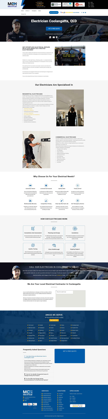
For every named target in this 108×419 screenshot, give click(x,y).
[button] (38, 357)
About (39, 10)
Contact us (59, 275)
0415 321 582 (40, 5)
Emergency (34, 10)
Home (22, 10)
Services (27, 10)
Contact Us (23, 14)
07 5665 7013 (40, 3)
